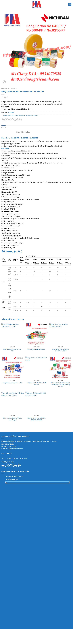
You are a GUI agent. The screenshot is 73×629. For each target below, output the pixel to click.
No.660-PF (35, 115)
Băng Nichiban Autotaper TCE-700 (12, 350)
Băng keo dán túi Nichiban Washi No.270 (36, 383)
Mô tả (3, 127)
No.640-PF (29, 115)
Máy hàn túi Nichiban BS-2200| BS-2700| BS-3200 (36, 419)
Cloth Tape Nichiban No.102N (36, 349)
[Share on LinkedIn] (20, 119)
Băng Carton (7, 115)
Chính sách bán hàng (11, 479)
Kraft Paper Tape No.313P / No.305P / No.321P (60, 350)
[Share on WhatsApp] (3, 119)
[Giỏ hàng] (69, 4)
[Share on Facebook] (6, 119)
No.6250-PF (22, 115)
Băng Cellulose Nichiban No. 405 (12, 383)
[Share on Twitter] (10, 119)
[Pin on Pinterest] (16, 119)
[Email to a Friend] (13, 119)
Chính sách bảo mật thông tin (14, 476)
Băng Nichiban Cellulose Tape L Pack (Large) (12, 419)
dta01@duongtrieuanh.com (14, 448)
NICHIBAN (13, 89)
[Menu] (2, 4)
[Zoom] (4, 82)
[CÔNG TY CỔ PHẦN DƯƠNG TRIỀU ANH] (36, 4)
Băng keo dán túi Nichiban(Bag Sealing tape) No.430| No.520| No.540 (60, 384)
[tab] (3, 127)
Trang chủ (5, 89)
